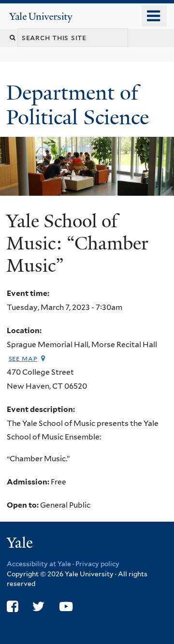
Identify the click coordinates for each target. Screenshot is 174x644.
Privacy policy (97, 564)
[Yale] (21, 544)
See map (23, 358)
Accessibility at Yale (39, 564)
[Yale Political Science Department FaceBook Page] (12, 606)
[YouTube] (65, 606)
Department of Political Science (80, 104)
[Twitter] (38, 606)
